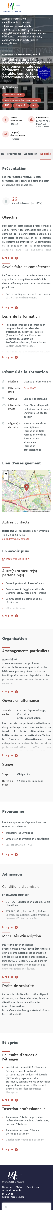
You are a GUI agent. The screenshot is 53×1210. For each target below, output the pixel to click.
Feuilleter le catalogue (17, 22)
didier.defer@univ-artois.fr (15, 539)
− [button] (6, 478)
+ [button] (6, 473)
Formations (19, 19)
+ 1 (34, 105)
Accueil (6, 19)
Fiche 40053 (30, 388)
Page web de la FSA (17, 559)
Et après (45, 154)
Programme (14, 154)
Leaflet (24, 511)
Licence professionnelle (17, 26)
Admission (30, 154)
